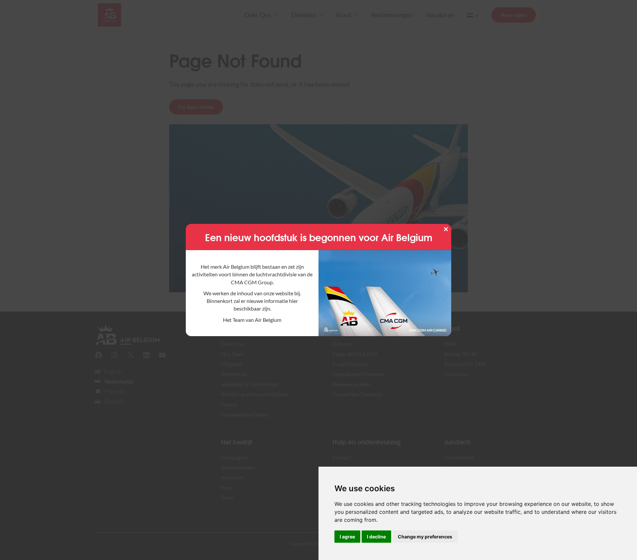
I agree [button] (347, 536)
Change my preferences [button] (425, 536)
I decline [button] (376, 536)
